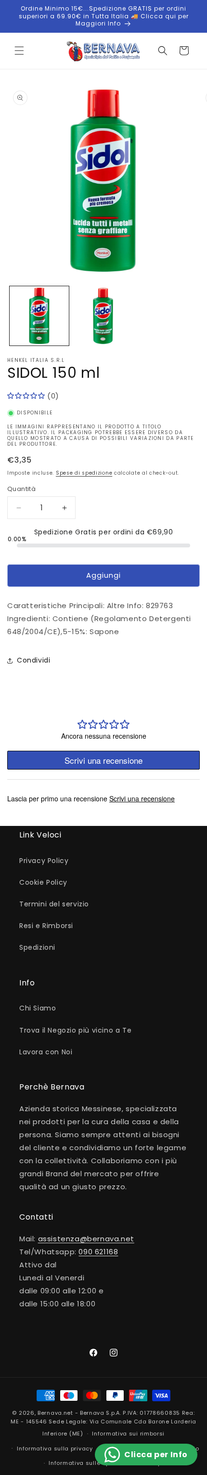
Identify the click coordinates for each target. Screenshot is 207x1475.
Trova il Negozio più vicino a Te (75, 1030)
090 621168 (98, 1252)
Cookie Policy (43, 882)
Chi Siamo (37, 1008)
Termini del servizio (54, 904)
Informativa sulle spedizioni (91, 1463)
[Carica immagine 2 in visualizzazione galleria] (103, 315)
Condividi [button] (33, 660)
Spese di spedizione (84, 473)
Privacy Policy (43, 860)
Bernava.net (55, 1413)
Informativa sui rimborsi (128, 1433)
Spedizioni (37, 947)
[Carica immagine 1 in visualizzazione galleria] (39, 315)
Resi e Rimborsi (46, 925)
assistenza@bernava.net (86, 1239)
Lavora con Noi (45, 1052)
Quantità (21, 488)
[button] (19, 50)
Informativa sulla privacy (55, 1448)
